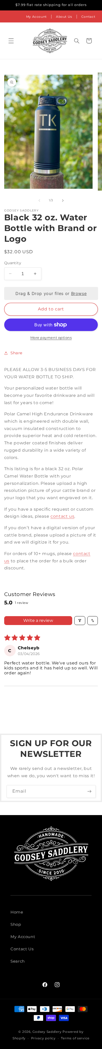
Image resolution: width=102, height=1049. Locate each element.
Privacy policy (43, 1038)
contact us (62, 516)
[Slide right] (63, 200)
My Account (36, 17)
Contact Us (21, 949)
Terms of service (75, 1038)
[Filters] (79, 620)
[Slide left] (39, 200)
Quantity (12, 263)
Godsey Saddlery (46, 1032)
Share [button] (16, 353)
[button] (11, 41)
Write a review (38, 620)
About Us (64, 17)
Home (16, 912)
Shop (15, 924)
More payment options (51, 338)
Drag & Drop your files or (51, 293)
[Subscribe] (89, 791)
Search (17, 961)
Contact (88, 17)
